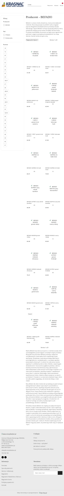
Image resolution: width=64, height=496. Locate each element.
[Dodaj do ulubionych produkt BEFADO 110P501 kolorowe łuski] (60, 112)
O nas (35, 438)
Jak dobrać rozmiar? (39, 446)
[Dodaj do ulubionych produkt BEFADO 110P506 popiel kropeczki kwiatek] (60, 78)
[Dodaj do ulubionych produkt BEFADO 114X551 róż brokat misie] (60, 44)
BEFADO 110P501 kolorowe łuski (52, 135)
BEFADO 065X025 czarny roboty (52, 236)
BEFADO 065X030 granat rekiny (33, 236)
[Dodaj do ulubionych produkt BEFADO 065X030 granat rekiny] (42, 213)
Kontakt (4, 485)
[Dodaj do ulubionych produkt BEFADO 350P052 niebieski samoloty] (60, 314)
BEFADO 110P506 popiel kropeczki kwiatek (51, 101)
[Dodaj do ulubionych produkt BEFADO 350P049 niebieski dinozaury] (42, 247)
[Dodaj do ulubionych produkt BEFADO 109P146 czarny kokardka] (60, 280)
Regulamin (5, 474)
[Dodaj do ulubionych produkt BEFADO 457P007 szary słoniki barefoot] (42, 179)
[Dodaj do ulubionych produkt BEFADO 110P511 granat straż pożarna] (42, 112)
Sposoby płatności (7, 468)
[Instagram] (5, 457)
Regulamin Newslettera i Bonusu (11, 477)
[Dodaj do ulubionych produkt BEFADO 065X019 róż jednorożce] (42, 78)
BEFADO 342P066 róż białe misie (52, 168)
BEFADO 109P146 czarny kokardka (52, 303)
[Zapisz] (60, 473)
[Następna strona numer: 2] (62, 40)
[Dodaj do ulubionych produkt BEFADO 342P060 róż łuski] (42, 145)
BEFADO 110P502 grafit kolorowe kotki (33, 337)
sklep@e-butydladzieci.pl (9, 450)
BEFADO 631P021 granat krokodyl (52, 269)
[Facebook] (3, 457)
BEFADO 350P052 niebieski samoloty (52, 337)
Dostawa (4, 465)
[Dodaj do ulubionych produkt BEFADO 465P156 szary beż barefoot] (60, 179)
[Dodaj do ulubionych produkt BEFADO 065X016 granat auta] (42, 280)
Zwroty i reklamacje (7, 471)
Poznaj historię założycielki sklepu (44, 449)
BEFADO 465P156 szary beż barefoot (52, 202)
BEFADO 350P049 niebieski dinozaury (34, 269)
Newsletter (37, 461)
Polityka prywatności (8, 482)
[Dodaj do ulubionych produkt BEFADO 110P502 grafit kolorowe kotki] (42, 314)
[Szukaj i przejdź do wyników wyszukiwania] (40, 4)
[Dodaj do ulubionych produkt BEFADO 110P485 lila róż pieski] (42, 44)
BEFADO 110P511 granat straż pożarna (35, 135)
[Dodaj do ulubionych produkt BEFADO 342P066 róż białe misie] (60, 145)
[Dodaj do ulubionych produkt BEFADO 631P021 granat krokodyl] (60, 247)
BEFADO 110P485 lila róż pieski (33, 67)
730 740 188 (5, 453)
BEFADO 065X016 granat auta (35, 303)
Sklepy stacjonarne (39, 441)
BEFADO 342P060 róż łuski (34, 168)
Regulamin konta (7, 479)
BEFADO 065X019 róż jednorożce (32, 101)
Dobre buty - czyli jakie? (41, 443)
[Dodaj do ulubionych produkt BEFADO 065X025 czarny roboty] (60, 213)
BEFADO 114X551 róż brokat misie (52, 67)
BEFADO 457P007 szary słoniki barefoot (35, 202)
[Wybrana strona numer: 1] (53, 40)
